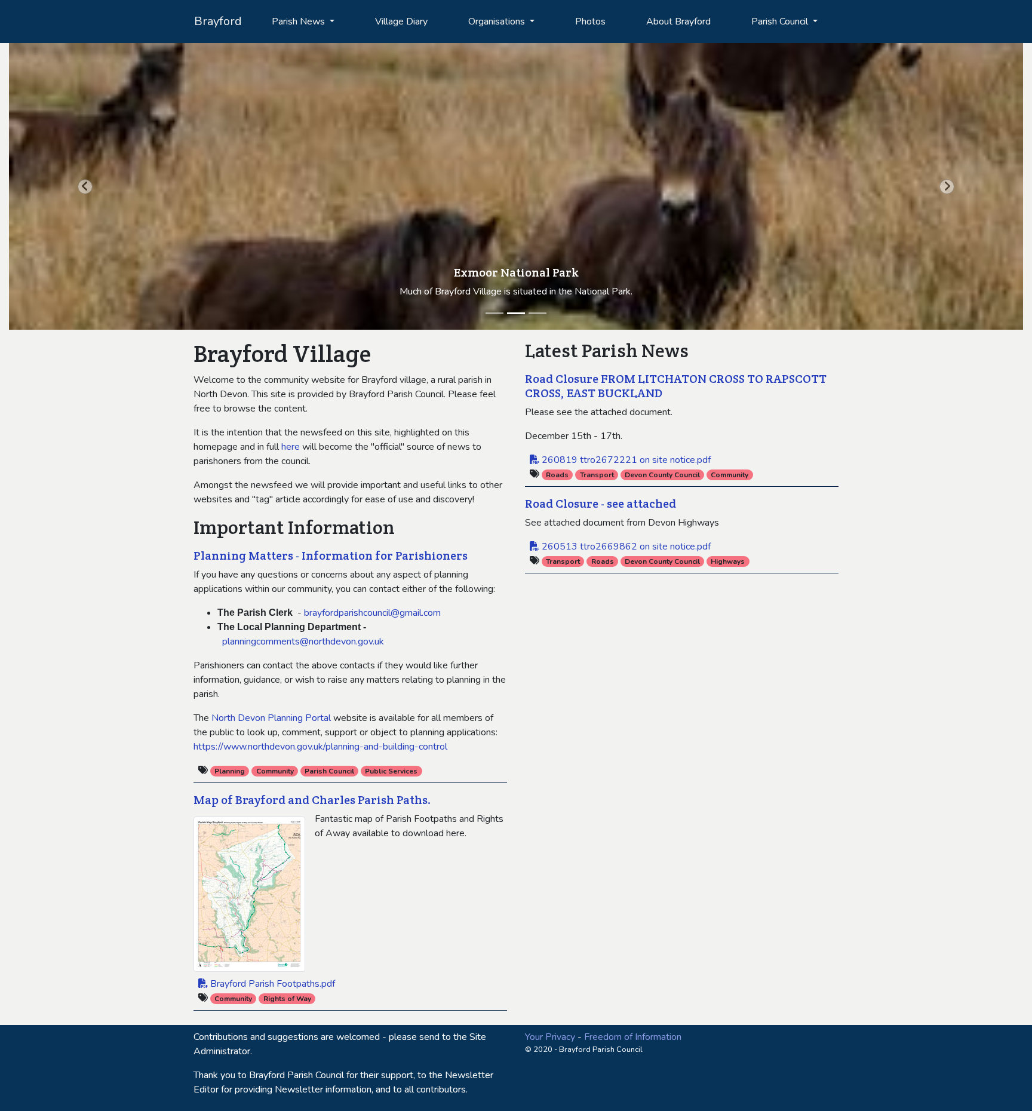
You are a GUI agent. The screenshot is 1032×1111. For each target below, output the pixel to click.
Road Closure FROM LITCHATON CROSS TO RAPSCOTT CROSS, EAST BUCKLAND (676, 386)
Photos (590, 21)
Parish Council (329, 771)
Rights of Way (287, 998)
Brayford (218, 21)
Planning (229, 771)
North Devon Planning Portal (271, 718)
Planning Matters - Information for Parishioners (331, 555)
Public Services (391, 771)
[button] (85, 186)
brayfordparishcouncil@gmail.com (371, 612)
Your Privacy (550, 1037)
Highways (728, 561)
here (290, 446)
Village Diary (401, 21)
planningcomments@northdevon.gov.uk (303, 641)
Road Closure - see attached (600, 503)
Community (275, 771)
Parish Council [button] (780, 21)
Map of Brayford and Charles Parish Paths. (312, 800)
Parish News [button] (299, 21)
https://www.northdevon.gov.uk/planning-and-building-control (320, 746)
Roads (557, 475)
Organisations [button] (497, 21)
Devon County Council (662, 475)
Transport (597, 475)
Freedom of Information (632, 1037)
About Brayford (678, 21)
